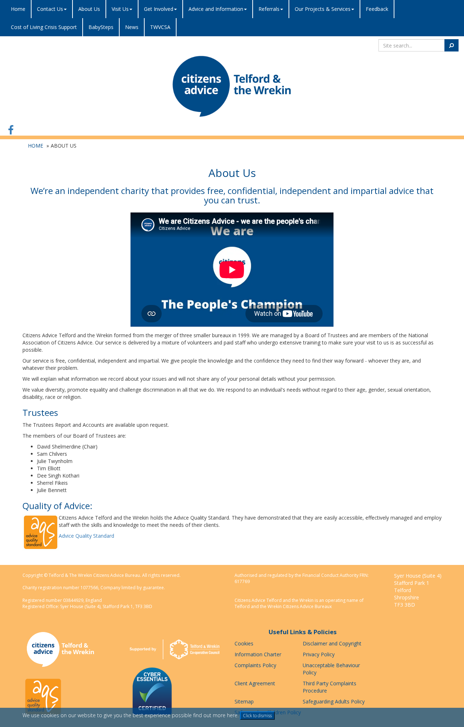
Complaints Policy (255, 665)
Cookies (244, 643)
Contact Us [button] (50, 8)
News (131, 27)
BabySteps (100, 27)
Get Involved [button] (158, 8)
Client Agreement (255, 683)
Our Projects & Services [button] (323, 8)
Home (18, 8)
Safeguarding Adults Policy (334, 701)
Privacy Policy (319, 654)
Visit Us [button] (120, 8)
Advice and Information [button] (215, 8)
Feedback (377, 8)
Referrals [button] (268, 8)
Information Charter (258, 654)
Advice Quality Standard (86, 535)
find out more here (215, 715)
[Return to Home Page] (232, 86)
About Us (89, 8)
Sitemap (244, 701)
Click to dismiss (257, 715)
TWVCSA (160, 27)
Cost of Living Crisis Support (44, 27)
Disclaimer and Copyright (332, 643)
